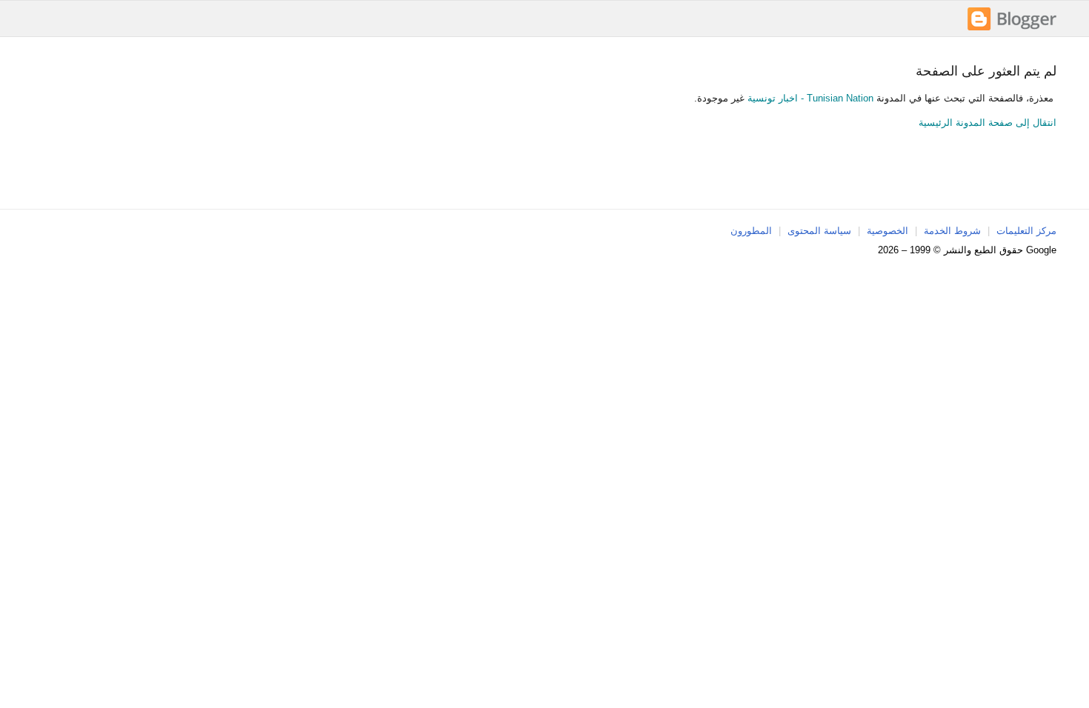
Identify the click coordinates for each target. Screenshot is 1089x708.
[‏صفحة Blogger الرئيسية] (1012, 28)
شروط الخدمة (952, 230)
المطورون (751, 230)
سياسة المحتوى (819, 230)
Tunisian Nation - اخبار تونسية (810, 98)
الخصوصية (887, 230)
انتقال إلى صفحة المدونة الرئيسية (987, 122)
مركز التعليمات (1026, 230)
